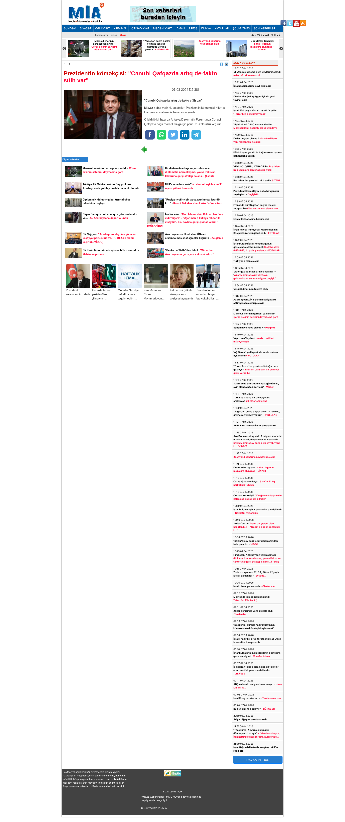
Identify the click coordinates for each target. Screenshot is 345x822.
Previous (64, 48)
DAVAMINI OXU (257, 760)
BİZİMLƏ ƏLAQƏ (172, 791)
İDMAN (180, 28)
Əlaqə (123, 35)
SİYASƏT (85, 28)
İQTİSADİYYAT (140, 28)
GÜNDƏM (69, 28)
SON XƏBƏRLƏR (264, 28)
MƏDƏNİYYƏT (162, 28)
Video (114, 35)
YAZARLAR (222, 28)
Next (281, 48)
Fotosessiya (101, 35)
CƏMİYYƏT (102, 28)
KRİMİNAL (120, 28)
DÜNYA (206, 28)
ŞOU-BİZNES (241, 28)
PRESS (193, 28)
